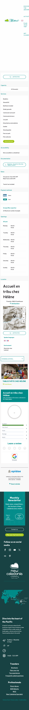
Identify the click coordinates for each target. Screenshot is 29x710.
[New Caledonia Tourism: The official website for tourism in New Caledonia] (11, 21)
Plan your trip (14, 670)
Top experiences (14, 673)
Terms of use (6, 700)
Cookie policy (22, 700)
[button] (22, 20)
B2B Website (14, 689)
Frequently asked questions (15, 676)
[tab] (11, 359)
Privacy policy (14, 700)
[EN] (22, 20)
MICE (14, 691)
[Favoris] (18, 20)
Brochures (14, 668)
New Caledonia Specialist (14, 694)
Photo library (14, 686)
